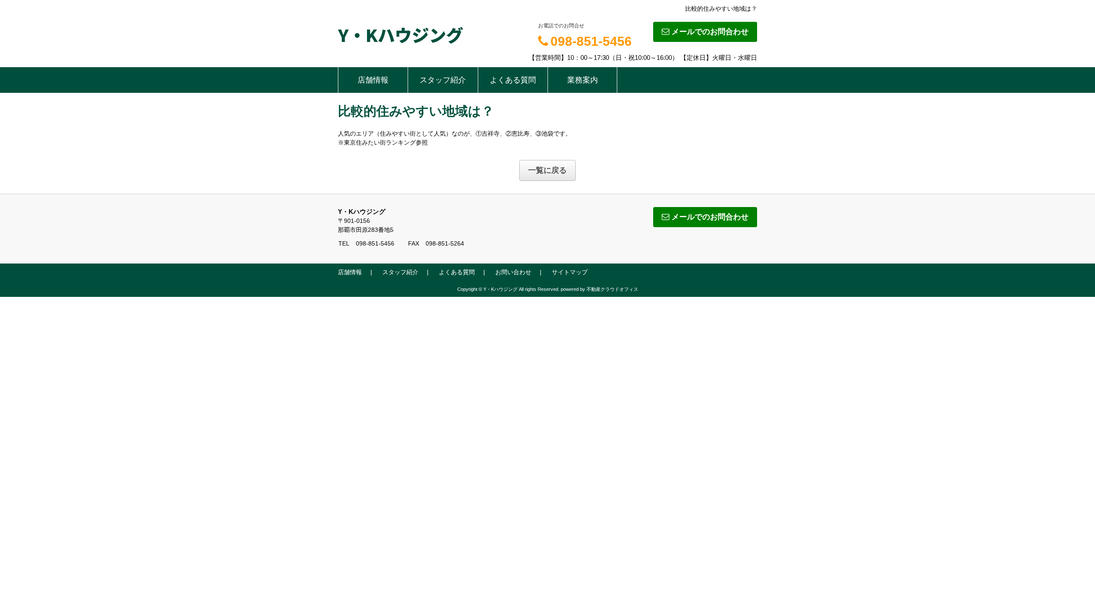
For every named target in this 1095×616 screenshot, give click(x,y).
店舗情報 (373, 80)
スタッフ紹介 (443, 80)
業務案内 (582, 80)
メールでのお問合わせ (710, 31)
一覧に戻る (547, 170)
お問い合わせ (513, 272)
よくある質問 (513, 80)
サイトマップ (570, 272)
